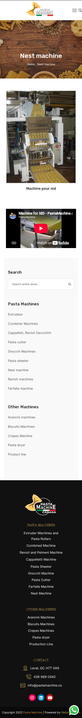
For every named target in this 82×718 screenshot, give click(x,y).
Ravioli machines (20, 379)
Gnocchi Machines (21, 351)
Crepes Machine (20, 436)
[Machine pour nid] (41, 137)
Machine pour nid (41, 188)
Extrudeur (15, 314)
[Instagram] (32, 697)
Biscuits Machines (21, 426)
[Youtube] (49, 697)
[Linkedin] (41, 697)
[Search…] (80, 10)
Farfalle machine (20, 388)
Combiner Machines (23, 324)
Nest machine (18, 370)
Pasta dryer (16, 445)
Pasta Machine (32, 712)
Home (31, 64)
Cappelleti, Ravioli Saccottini (29, 333)
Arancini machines (21, 417)
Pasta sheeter (18, 361)
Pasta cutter (17, 342)
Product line (17, 454)
